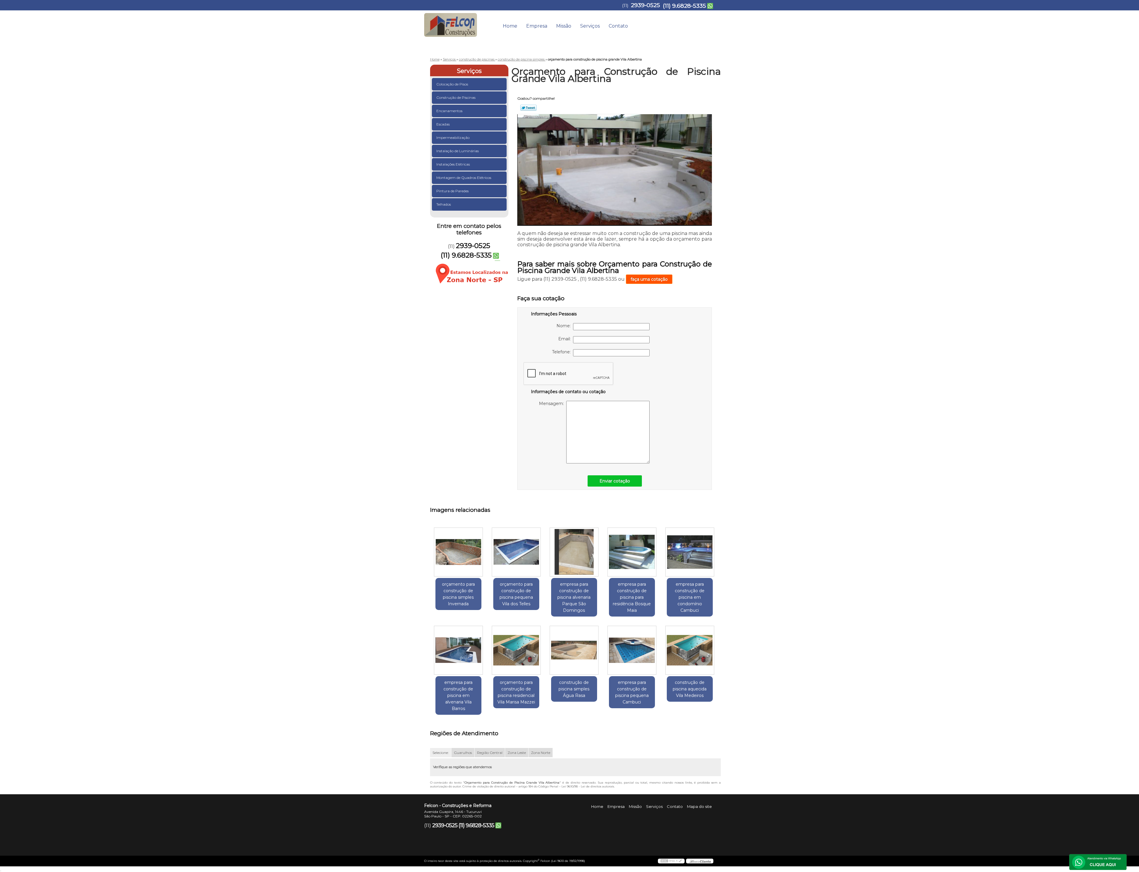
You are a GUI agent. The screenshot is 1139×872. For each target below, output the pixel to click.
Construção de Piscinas (455, 97)
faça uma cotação (649, 279)
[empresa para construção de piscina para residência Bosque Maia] (631, 552)
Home (510, 26)
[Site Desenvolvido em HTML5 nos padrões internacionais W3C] (671, 861)
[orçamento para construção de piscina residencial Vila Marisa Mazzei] (516, 650)
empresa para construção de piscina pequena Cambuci (632, 692)
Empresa (536, 26)
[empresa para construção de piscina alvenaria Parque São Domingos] (574, 552)
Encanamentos (449, 111)
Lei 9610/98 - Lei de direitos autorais (587, 786)
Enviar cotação (614, 481)
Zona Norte (540, 752)
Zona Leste (517, 752)
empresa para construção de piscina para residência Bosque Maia (632, 597)
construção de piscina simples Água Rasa (574, 689)
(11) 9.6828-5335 (684, 5)
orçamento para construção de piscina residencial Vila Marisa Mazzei (516, 692)
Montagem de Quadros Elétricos (463, 177)
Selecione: (440, 752)
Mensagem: (552, 403)
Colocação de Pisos (452, 84)
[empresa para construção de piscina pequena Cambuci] (631, 650)
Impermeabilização (453, 137)
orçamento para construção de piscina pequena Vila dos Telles (516, 594)
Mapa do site (699, 806)
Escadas (443, 124)
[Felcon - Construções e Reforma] (458, 22)
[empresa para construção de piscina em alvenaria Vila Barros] (458, 650)
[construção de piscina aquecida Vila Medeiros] (689, 650)
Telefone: (562, 352)
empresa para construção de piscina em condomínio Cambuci (689, 597)
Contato (618, 26)
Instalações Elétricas (453, 164)
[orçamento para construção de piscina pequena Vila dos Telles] (516, 552)
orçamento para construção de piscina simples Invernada (458, 594)
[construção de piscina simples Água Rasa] (574, 650)
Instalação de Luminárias (457, 151)
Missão (563, 26)
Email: (565, 339)
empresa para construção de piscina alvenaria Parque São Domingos (574, 597)
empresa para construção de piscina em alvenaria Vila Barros (458, 695)
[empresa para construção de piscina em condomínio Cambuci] (689, 552)
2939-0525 (645, 5)
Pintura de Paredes (452, 191)
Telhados (443, 204)
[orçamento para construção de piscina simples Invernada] (458, 552)
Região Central (489, 752)
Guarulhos (463, 752)
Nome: (564, 325)
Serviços (590, 26)
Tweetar (528, 108)
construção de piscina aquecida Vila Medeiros (690, 689)
